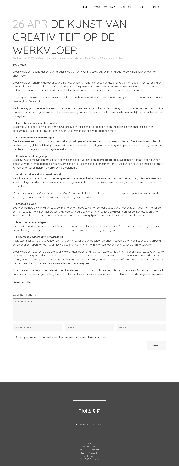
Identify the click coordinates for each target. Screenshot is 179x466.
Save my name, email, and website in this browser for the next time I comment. (61, 337)
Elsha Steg (91, 58)
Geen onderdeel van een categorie (58, 58)
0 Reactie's (106, 58)
